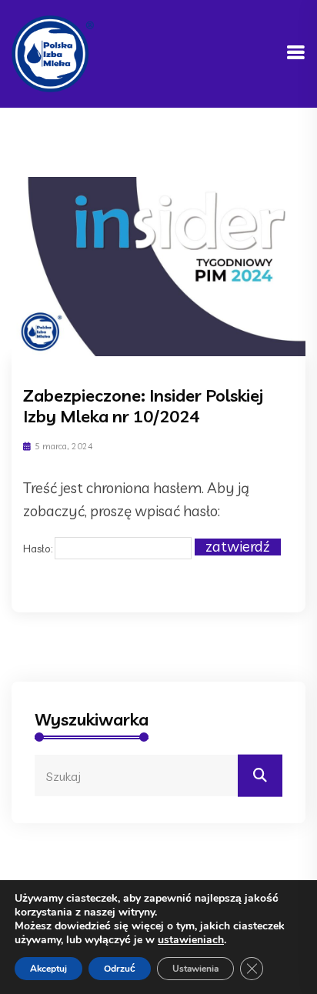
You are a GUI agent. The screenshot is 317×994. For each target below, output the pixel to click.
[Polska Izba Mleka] (53, 52)
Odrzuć (119, 968)
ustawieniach (191, 940)
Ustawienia (195, 968)
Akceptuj (48, 968)
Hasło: (39, 548)
